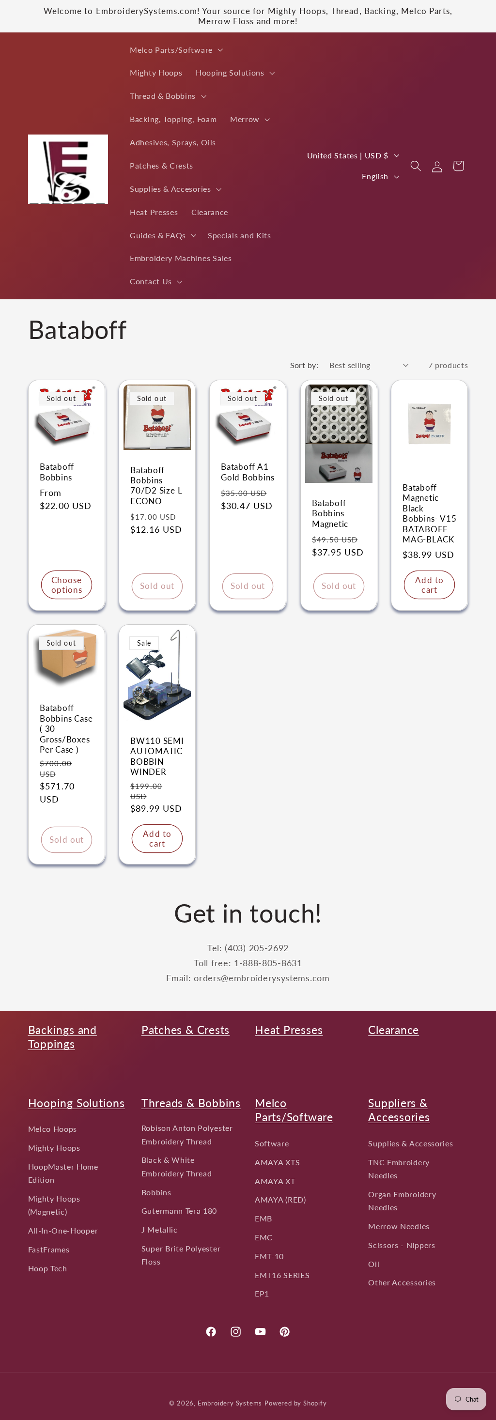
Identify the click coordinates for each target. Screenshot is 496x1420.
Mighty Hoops (54, 1147)
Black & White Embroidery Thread (176, 1166)
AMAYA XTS (277, 1162)
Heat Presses (289, 1029)
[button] (175, 50)
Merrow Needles (399, 1226)
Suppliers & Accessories (399, 1110)
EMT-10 (269, 1256)
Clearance (393, 1029)
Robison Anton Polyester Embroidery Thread (187, 1134)
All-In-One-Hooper (63, 1230)
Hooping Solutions (76, 1103)
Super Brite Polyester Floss (181, 1255)
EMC (264, 1237)
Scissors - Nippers (401, 1245)
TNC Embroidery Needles (399, 1169)
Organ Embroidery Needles (402, 1200)
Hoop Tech (47, 1268)
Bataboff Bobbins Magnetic (330, 513)
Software (272, 1143)
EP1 (262, 1293)
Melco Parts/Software (294, 1110)
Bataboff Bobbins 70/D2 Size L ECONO (156, 485)
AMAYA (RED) (280, 1199)
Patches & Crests (185, 1029)
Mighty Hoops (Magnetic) (54, 1205)
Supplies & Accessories (410, 1143)
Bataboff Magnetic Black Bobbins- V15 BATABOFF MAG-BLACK (429, 513)
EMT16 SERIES (282, 1275)
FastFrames (49, 1249)
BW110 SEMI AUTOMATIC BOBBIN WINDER (157, 756)
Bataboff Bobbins (57, 472)
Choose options (66, 584)
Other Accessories (402, 1282)
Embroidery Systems (230, 1403)
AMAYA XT (275, 1181)
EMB (263, 1218)
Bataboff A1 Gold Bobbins (247, 472)
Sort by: (304, 365)
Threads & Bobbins (191, 1103)
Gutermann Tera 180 (179, 1210)
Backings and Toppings (62, 1037)
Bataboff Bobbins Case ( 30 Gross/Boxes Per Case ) (66, 729)
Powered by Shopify (295, 1403)
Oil (373, 1263)
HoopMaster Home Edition (63, 1173)
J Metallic (159, 1229)
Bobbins (156, 1192)
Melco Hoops (53, 1128)
